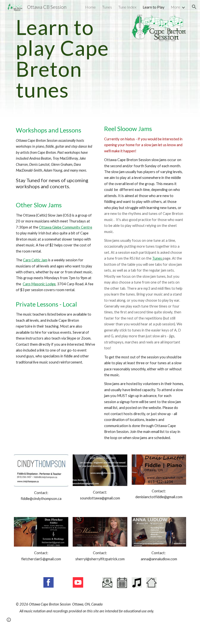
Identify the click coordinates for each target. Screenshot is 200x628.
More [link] (175, 7)
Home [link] (90, 7)
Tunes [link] (107, 7)
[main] (70, 58)
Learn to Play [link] (153, 7)
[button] (194, 7)
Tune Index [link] (127, 7)
